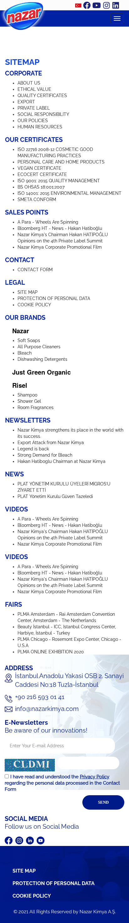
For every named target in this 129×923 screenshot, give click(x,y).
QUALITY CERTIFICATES (42, 95)
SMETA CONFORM (37, 199)
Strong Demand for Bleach (45, 455)
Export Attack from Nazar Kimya (51, 442)
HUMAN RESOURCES (40, 126)
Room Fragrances (36, 407)
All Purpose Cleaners (39, 346)
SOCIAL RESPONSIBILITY (43, 114)
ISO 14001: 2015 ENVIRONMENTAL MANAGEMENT (69, 193)
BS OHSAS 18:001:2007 (41, 186)
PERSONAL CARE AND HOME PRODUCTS (61, 161)
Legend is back (33, 448)
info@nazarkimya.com (47, 709)
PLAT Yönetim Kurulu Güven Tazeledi (55, 496)
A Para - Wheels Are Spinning (48, 222)
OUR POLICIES (33, 120)
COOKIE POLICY (34, 304)
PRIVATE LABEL (34, 108)
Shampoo (27, 394)
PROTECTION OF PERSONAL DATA (54, 298)
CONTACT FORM (35, 269)
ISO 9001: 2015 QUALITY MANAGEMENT (59, 180)
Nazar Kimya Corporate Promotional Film (60, 247)
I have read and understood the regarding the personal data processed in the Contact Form (62, 783)
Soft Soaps (29, 340)
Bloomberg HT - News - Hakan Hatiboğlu (60, 228)
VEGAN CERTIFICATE (39, 168)
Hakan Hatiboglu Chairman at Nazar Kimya (62, 461)
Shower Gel (29, 401)
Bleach (25, 352)
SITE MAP (28, 292)
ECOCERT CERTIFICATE (42, 174)
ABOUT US (29, 83)
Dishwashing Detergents (42, 359)
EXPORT (26, 101)
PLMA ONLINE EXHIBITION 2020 (51, 651)
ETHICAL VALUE (34, 89)
